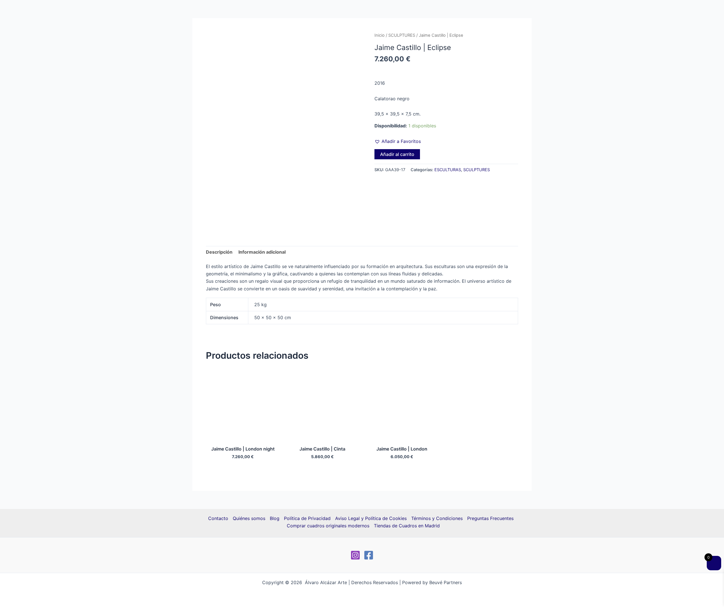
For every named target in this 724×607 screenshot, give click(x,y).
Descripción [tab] (219, 252)
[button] (397, 141)
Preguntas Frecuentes (490, 518)
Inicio (379, 35)
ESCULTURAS (447, 169)
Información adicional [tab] (262, 252)
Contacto (218, 518)
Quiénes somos (249, 518)
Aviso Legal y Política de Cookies (371, 518)
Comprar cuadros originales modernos (328, 525)
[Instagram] (355, 555)
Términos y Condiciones (437, 518)
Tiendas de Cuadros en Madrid (407, 525)
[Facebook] (369, 555)
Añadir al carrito (397, 154)
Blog (274, 518)
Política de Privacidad (307, 518)
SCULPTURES (401, 35)
